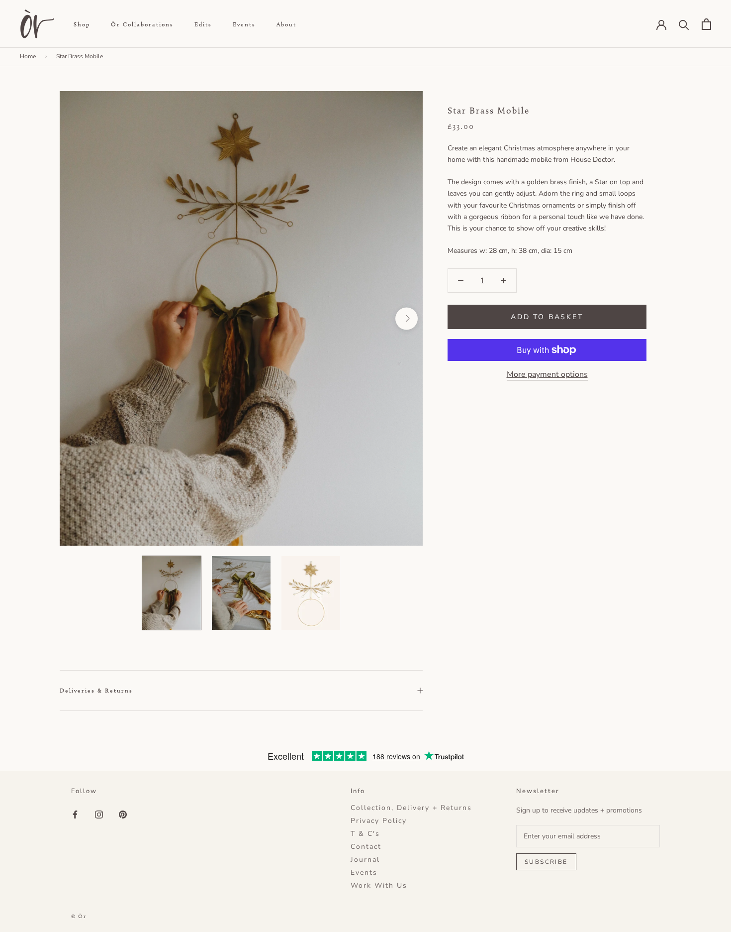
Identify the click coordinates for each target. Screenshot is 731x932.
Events (244, 24)
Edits (203, 24)
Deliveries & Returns (96, 690)
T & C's (365, 833)
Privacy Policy (379, 820)
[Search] (684, 24)
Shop (82, 24)
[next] (406, 318)
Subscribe (546, 862)
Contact (366, 846)
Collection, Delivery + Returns (411, 808)
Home (28, 56)
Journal (365, 859)
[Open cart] (706, 24)
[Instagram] (99, 814)
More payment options (547, 374)
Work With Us (379, 885)
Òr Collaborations (142, 24)
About (286, 24)
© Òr (79, 916)
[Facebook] (75, 814)
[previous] (76, 318)
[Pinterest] (123, 814)
